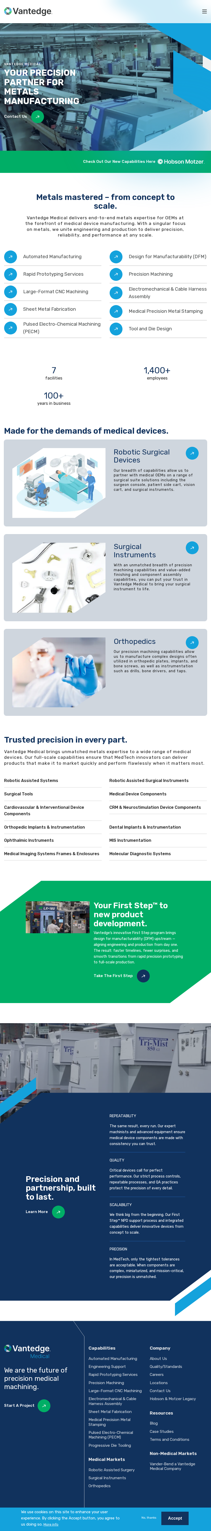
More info (50, 1524)
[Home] (28, 11)
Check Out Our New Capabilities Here (119, 162)
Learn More (37, 1211)
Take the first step (114, 975)
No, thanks (149, 1517)
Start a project (19, 1405)
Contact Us (16, 116)
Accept (175, 1518)
